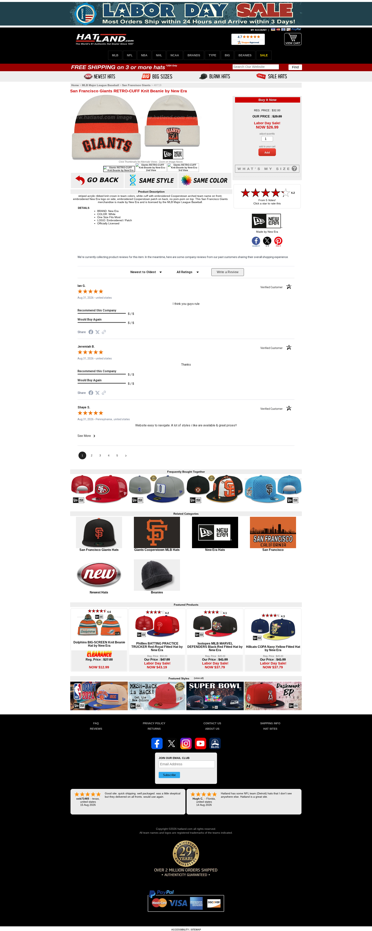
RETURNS (154, 728)
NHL (159, 55)
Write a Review (228, 272)
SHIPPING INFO (270, 723)
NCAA (174, 55)
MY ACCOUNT (259, 30)
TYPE (212, 55)
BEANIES (245, 55)
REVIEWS (96, 728)
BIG (227, 55)
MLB (115, 55)
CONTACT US (212, 723)
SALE (264, 55)
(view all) (199, 678)
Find (295, 67)
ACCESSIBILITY (180, 929)
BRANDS (194, 55)
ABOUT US (212, 728)
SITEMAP (196, 929)
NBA (144, 55)
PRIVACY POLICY (154, 723)
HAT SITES (270, 728)
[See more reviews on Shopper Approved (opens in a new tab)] (104, 332)
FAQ (96, 723)
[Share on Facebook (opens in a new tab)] (91, 332)
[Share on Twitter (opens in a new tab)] (97, 332)
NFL (130, 55)
